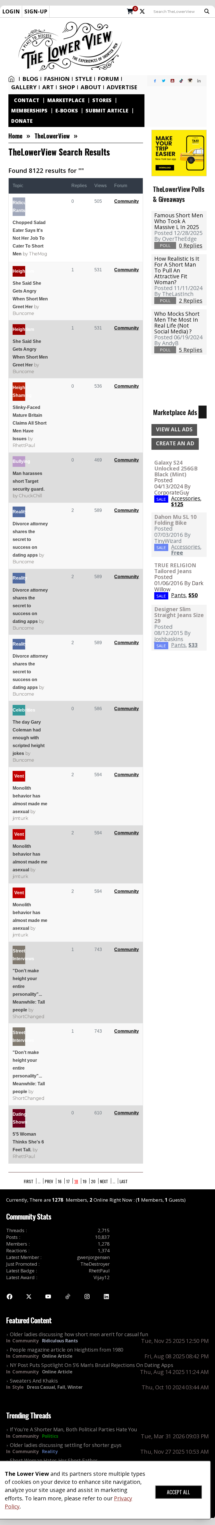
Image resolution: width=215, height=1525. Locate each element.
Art (48, 87)
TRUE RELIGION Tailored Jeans (175, 568)
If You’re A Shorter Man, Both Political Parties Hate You (73, 1429)
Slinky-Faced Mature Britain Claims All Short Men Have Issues (29, 423)
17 (68, 1181)
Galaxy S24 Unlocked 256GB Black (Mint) (176, 468)
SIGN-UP (35, 11)
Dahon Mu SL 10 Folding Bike (175, 519)
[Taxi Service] (179, 152)
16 (60, 1181)
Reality (50, 1451)
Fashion (57, 78)
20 (93, 1181)
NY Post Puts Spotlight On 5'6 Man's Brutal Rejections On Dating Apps (91, 1365)
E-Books (66, 110)
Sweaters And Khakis (34, 1380)
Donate (21, 121)
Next (104, 1181)
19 (85, 1181)
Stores (101, 100)
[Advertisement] (170, 46)
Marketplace (66, 100)
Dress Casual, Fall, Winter (55, 1387)
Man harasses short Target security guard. (29, 481)
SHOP (67, 87)
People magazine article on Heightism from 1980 (66, 1349)
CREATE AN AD (175, 443)
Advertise (122, 87)
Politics (50, 1436)
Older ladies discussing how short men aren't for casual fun (79, 1334)
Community (126, 201)
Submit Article (107, 110)
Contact (26, 100)
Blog (30, 78)
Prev (49, 1181)
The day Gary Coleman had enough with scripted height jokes (29, 738)
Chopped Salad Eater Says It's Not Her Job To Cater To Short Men (29, 238)
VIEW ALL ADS (174, 429)
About (91, 87)
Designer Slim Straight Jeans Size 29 (179, 615)
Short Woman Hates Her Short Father (53, 1460)
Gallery (24, 87)
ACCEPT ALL (178, 1492)
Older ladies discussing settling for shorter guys (65, 1445)
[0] (130, 12)
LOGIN (11, 11)
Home (12, 79)
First (28, 1181)
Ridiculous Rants (60, 1341)
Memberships (29, 110)
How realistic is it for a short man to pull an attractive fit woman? (176, 270)
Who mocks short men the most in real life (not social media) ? (177, 322)
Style (83, 78)
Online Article (57, 1356)
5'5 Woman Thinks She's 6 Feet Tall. (28, 1142)
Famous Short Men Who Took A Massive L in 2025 (178, 221)
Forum (108, 78)
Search (208, 11)
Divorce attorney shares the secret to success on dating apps (30, 539)
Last (124, 1181)
